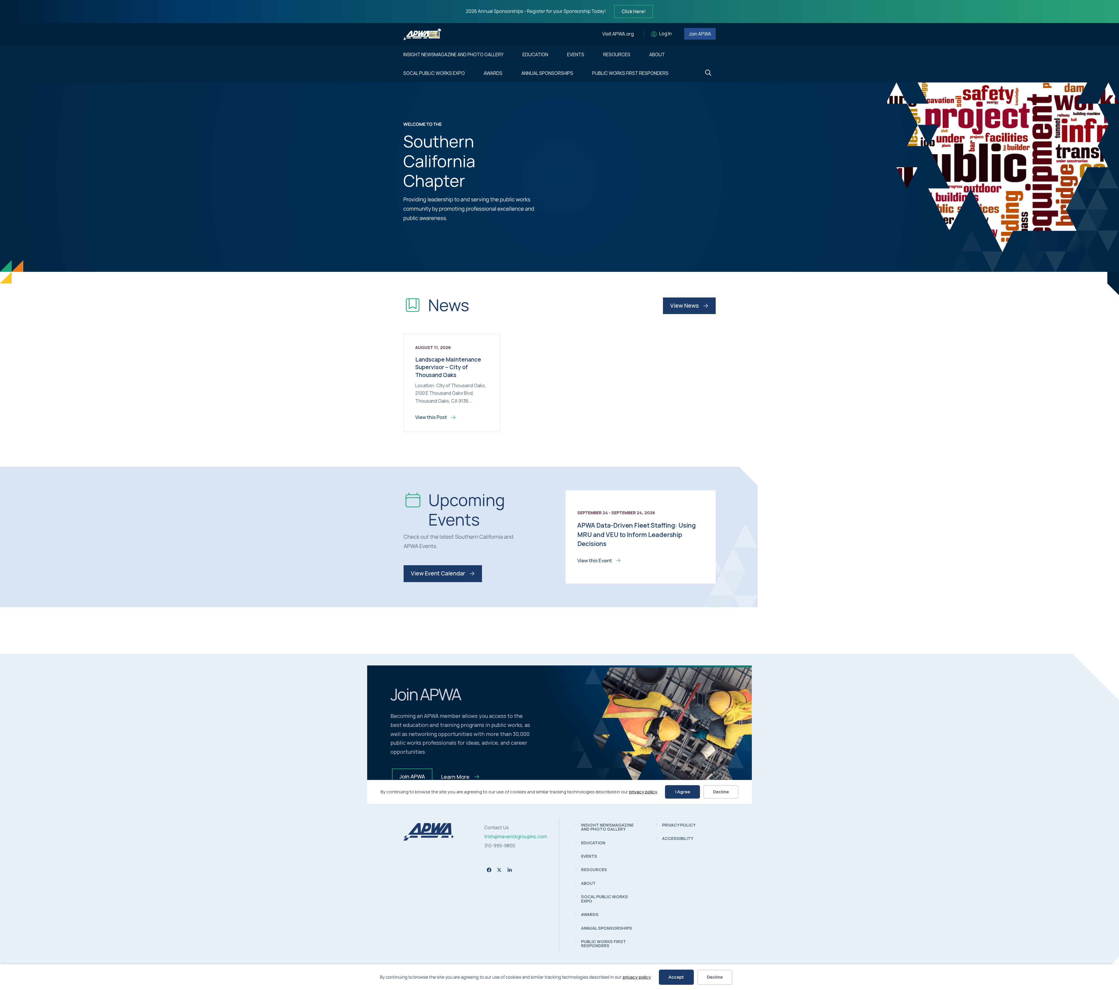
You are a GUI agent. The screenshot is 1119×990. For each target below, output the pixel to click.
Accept (676, 977)
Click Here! (633, 11)
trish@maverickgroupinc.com (515, 836)
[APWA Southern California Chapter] (428, 839)
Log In (665, 34)
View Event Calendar (438, 573)
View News (685, 305)
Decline (715, 977)
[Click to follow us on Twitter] (499, 870)
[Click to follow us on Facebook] (489, 870)
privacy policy (636, 977)
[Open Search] (708, 73)
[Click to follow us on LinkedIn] (509, 870)
